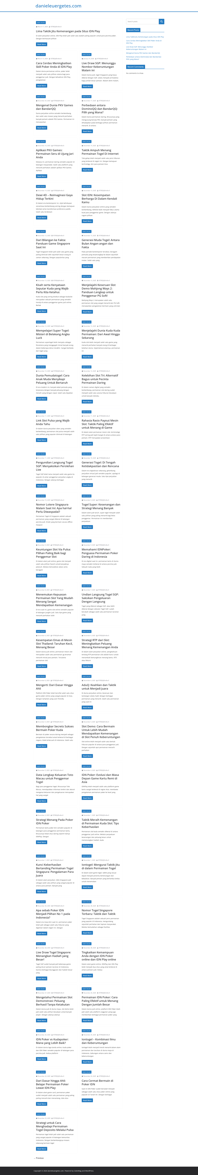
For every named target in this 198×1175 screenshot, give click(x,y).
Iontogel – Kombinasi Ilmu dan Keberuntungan (99, 1041)
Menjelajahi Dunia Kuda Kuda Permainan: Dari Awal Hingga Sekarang (101, 334)
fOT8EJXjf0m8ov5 (56, 27)
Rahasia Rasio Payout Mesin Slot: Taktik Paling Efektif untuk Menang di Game (100, 424)
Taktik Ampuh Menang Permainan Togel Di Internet (100, 152)
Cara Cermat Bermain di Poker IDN (97, 1082)
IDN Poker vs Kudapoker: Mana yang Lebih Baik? (52, 1041)
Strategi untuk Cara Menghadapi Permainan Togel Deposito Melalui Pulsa (55, 1126)
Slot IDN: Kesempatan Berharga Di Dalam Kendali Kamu (99, 198)
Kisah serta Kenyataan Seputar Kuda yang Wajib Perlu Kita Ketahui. (52, 288)
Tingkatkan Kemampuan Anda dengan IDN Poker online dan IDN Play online (99, 955)
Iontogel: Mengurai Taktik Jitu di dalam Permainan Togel (101, 866)
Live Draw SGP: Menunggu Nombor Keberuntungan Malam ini (99, 66)
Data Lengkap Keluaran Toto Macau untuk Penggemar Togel (54, 778)
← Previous (39, 1158)
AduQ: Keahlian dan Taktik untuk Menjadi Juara (99, 686)
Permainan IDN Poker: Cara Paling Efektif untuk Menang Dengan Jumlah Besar (100, 1000)
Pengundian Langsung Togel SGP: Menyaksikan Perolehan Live (55, 465)
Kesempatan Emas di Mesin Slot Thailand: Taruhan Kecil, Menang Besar (54, 643)
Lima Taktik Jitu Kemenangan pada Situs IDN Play (68, 31)
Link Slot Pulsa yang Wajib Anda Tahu (53, 422)
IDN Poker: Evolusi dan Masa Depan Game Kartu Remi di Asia (100, 778)
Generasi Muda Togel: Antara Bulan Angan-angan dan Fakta (101, 243)
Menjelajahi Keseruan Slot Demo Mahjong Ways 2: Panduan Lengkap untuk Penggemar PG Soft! (99, 290)
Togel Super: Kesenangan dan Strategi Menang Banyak (101, 506)
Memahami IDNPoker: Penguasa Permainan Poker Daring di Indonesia (100, 552)
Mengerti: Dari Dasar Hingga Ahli (54, 686)
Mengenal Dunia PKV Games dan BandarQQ (54, 107)
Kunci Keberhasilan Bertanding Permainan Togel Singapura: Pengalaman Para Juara (55, 870)
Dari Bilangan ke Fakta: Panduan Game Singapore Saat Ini (53, 243)
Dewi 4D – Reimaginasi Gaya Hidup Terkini (54, 196)
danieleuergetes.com (58, 6)
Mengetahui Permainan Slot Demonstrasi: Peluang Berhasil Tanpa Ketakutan (54, 1000)
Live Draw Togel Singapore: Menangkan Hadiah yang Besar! (53, 955)
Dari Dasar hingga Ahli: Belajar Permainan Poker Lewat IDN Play (52, 1084)
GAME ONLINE (41, 22)
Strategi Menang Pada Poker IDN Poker (54, 821)
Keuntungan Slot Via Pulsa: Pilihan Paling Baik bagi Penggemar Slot (53, 552)
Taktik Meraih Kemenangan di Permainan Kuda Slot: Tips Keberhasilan (100, 823)
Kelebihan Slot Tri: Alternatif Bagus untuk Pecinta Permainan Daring (100, 378)
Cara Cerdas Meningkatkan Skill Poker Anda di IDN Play (54, 65)
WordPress (89, 1171)
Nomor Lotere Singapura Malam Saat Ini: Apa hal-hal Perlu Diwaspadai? (54, 508)
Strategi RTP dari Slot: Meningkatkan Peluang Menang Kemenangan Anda (100, 643)
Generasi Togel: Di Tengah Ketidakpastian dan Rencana (100, 464)
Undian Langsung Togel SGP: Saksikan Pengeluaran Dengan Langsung (100, 597)
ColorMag (77, 1171)
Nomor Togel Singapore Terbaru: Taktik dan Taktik (99, 912)
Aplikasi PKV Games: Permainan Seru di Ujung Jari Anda (54, 153)
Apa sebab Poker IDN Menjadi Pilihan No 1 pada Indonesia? (53, 913)
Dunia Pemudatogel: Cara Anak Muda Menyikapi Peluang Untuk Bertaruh (52, 378)
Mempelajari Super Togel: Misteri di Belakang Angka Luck (53, 334)
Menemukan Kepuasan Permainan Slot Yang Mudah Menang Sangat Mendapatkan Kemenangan (54, 599)
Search (161, 21)
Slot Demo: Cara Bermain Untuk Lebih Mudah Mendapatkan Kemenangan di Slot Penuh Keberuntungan (101, 731)
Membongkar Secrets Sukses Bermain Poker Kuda (55, 728)
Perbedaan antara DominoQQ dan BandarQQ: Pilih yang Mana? (100, 108)
